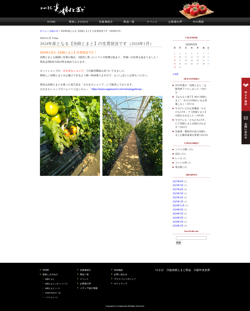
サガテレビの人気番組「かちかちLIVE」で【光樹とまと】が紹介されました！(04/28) (191, 112)
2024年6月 (178, 209)
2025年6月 (178, 181)
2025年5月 (178, 185)
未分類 (178, 167)
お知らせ (53, 31)
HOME (51, 21)
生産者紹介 (106, 21)
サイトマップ (120, 283)
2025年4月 (178, 189)
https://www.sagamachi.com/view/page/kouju (117, 89)
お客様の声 (175, 21)
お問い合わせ (120, 274)
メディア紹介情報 (89, 288)
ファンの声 (181, 162)
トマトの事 (181, 149)
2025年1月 (178, 201)
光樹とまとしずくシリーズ (56, 284)
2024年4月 (178, 217)
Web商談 (198, 21)
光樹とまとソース (52, 288)
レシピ (178, 158)
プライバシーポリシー (125, 279)
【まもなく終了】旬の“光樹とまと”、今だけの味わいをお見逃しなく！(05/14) (191, 100)
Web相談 (118, 270)
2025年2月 (178, 197)
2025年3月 (178, 193)
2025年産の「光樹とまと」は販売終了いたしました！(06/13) (190, 89)
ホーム (43, 31)
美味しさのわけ (78, 21)
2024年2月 (178, 225)
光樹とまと (49, 279)
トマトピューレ (51, 297)
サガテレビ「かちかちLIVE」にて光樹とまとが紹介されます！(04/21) (191, 123)
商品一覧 (129, 21)
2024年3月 (178, 222)
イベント (152, 21)
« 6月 (176, 74)
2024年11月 (179, 205)
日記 (177, 154)
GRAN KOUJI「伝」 (53, 293)
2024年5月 (178, 213)
